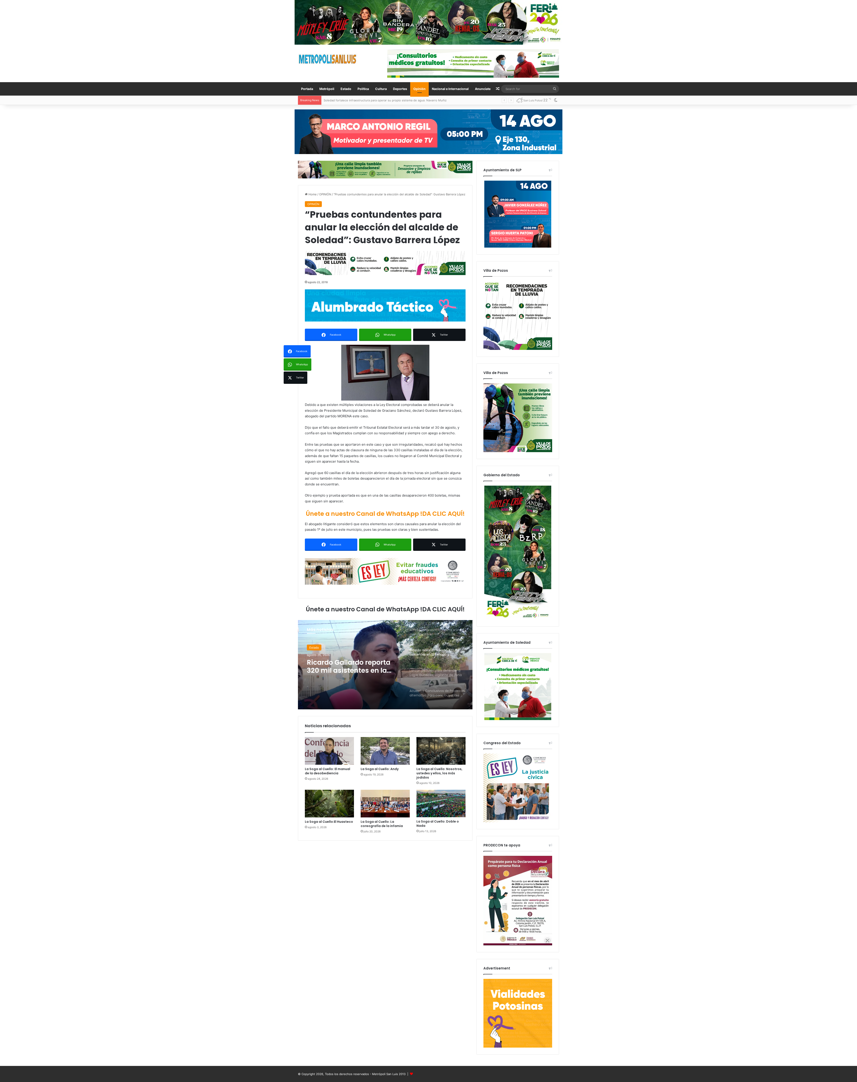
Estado (346, 89)
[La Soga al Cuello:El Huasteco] (329, 803)
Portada (307, 89)
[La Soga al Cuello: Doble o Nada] (441, 803)
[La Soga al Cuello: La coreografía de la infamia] (385, 803)
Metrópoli (326, 89)
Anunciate (483, 89)
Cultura (381, 89)
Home (312, 194)
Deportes (400, 89)
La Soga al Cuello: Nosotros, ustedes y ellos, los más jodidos (439, 773)
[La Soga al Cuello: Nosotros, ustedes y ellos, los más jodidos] (441, 751)
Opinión (419, 89)
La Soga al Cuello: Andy (380, 769)
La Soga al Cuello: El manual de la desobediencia (327, 771)
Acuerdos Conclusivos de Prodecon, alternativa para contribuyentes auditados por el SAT (352, 670)
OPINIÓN (325, 194)
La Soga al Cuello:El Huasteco (329, 821)
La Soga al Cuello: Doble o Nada (437, 823)
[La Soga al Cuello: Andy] (385, 751)
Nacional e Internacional (450, 89)
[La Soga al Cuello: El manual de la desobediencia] (329, 751)
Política (363, 89)
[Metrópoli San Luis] (328, 59)
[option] (385, 664)
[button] (385, 373)
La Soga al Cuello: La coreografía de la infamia (382, 823)
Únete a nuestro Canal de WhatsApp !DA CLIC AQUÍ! (385, 514)
